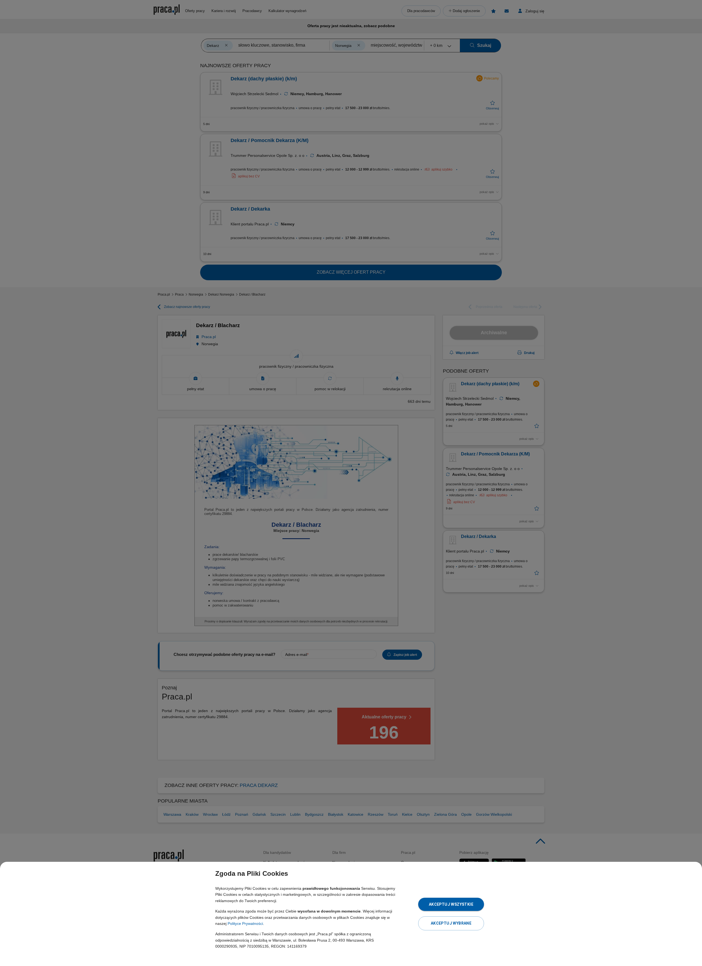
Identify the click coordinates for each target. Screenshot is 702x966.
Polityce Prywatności (245, 923)
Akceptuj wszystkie (451, 904)
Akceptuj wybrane (451, 923)
